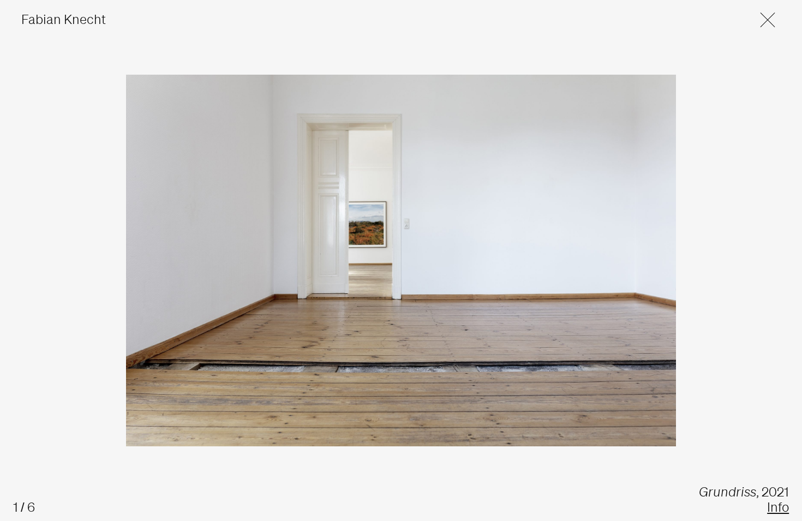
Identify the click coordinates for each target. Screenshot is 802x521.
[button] (760, 19)
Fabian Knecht (63, 19)
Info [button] (778, 507)
